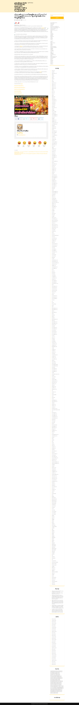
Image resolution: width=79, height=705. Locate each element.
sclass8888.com (54, 371)
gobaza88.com (54, 184)
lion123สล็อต (53, 229)
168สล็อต (53, 76)
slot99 (51, 43)
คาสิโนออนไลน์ (54, 493)
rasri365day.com (54, 343)
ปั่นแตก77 (53, 518)
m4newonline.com (54, 243)
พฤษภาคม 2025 (54, 639)
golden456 (53, 187)
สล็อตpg (53, 540)
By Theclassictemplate (44, 703)
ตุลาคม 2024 (53, 649)
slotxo (53, 396)
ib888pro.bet (54, 203)
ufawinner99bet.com (55, 457)
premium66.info (54, 331)
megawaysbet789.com (55, 262)
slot (52, 390)
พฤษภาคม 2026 (54, 623)
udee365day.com (54, 435)
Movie (53, 269)
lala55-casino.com (55, 224)
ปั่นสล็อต (53, 515)
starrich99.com (54, 412)
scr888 (53, 372)
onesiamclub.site (54, 290)
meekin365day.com (55, 260)
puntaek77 (53, 338)
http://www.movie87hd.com (54, 26)
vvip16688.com (54, 470)
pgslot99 (53, 317)
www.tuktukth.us (54, 479)
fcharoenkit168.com (55, 161)
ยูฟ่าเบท (53, 522)
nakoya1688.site (54, 280)
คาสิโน (53, 492)
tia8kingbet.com (54, 427)
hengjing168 (53, 194)
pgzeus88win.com (54, 321)
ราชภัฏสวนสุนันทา (54, 526)
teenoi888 (53, 422)
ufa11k (52, 438)
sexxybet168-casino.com (55, 374)
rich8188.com (54, 349)
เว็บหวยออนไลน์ (54, 577)
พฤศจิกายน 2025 (54, 631)
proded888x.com (54, 334)
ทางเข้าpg (53, 507)
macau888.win (54, 249)
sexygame (53, 378)
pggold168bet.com (54, 308)
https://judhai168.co (53, 46)
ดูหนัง (56, 686)
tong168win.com (54, 430)
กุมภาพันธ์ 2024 (54, 656)
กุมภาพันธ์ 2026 (54, 627)
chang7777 (53, 140)
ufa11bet (53, 437)
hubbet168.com (54, 199)
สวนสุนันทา (53, 552)
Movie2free (53, 272)
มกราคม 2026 (54, 628)
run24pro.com (54, 357)
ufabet (53, 442)
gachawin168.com (54, 176)
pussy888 (51, 50)
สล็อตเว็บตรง (53, 547)
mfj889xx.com (54, 265)
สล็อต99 (51, 49)
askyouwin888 (54, 111)
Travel (53, 433)
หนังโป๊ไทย (51, 53)
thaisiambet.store (54, 424)
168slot (53, 74)
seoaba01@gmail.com (22, 134)
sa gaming (52, 24)
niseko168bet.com (54, 286)
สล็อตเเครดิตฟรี (54, 549)
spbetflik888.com (54, 400)
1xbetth (53, 81)
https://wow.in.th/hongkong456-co (19, 89)
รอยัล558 (53, 523)
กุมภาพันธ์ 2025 (54, 643)
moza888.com (54, 276)
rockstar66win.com (55, 354)
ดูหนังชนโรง (52, 36)
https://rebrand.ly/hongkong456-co (19, 87)
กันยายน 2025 (54, 634)
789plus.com (54, 84)
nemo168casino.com (55, 283)
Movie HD (53, 271)
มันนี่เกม (53, 521)
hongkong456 (54, 198)
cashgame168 (54, 139)
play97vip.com (54, 324)
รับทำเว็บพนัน (53, 525)
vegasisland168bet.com (55, 463)
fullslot (51, 32)
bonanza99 (53, 133)
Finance (53, 162)
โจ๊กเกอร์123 (53, 584)
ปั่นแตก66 (57, 687)
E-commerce (54, 150)
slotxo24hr (53, 397)
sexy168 (53, 375)
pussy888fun (54, 341)
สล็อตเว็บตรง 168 (54, 548)
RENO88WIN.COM (54, 346)
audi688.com (54, 113)
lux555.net (53, 242)
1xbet (52, 80)
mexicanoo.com (54, 264)
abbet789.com (54, 99)
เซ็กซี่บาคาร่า (53, 567)
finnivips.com (54, 165)
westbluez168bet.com (55, 474)
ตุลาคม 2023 (53, 661)
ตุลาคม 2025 (53, 632)
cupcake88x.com (54, 143)
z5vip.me (53, 488)
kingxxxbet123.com (54, 221)
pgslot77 (53, 316)
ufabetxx (53, 444)
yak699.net (53, 485)
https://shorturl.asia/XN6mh (20, 94)
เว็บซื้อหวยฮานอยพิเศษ (55, 571)
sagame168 (53, 361)
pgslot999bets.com (55, 319)
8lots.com (53, 91)
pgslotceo (53, 320)
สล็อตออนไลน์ (54, 544)
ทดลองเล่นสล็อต (54, 503)
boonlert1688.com (54, 135)
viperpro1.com (54, 467)
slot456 (51, 38)
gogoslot (51, 63)
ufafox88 (53, 449)
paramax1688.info (54, 298)
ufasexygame (54, 455)
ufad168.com (54, 446)
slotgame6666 (54, 394)
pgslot (41, 71)
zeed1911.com (54, 489)
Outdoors (53, 293)
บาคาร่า (53, 508)
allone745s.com (54, 107)
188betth (53, 78)
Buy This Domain (30, 2)
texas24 (53, 423)
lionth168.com (54, 231)
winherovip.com (54, 475)
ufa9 (52, 441)
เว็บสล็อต (53, 574)
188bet (53, 77)
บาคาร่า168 (51, 51)
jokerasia (51, 62)
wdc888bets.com (54, 471)
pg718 (53, 305)
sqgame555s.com (54, 401)
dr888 (53, 147)
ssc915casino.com (54, 408)
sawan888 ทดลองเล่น (55, 364)
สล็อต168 (53, 530)
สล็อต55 (53, 533)
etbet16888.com (54, 155)
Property (53, 335)
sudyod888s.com (54, 415)
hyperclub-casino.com (55, 202)
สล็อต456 (43, 27)
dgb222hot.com (54, 144)
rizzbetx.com (54, 352)
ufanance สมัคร (53, 684)
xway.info (53, 482)
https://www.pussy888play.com (55, 27)
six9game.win (54, 386)
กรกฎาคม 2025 (54, 636)
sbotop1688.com (54, 368)
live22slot (51, 33)
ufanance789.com (54, 453)
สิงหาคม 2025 (54, 635)
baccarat (53, 117)
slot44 (51, 45)
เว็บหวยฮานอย (54, 578)
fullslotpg (53, 172)
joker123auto (54, 213)
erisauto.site (54, 154)
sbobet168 (53, 367)
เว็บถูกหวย (53, 573)
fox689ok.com (54, 169)
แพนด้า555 (53, 582)
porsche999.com (54, 327)
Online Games (54, 291)
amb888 (53, 110)
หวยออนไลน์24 (54, 560)
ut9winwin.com (54, 460)
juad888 (53, 216)
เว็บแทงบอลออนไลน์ (54, 581)
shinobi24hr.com (54, 382)
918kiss (53, 95)
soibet (53, 398)
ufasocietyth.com (54, 456)
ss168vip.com (54, 404)
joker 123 (51, 58)
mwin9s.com (54, 279)
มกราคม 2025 (54, 645)
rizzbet (61, 681)
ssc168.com (53, 407)
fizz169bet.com (54, 168)
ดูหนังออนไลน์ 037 (54, 499)
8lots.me (53, 93)
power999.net (54, 330)
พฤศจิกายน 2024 (54, 647)
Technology (53, 420)
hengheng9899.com (55, 191)
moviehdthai (54, 275)
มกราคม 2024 (54, 657)
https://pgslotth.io (53, 57)
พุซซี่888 (53, 519)
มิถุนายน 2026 (54, 621)
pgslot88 (51, 60)
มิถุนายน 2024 (54, 653)
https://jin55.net (52, 42)
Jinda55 (53, 209)
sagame (53, 360)
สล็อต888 (51, 48)
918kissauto (53, 96)
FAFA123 (53, 158)
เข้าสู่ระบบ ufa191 (54, 563)
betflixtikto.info (54, 126)
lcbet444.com (54, 228)
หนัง (52, 555)
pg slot (53, 302)
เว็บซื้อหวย (53, 570)
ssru (52, 411)
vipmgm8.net (54, 468)
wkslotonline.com (54, 477)
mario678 (53, 253)
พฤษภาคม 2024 (54, 654)
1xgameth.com (54, 82)
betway (51, 61)
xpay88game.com (54, 481)
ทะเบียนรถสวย (54, 504)
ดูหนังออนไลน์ (52, 23)
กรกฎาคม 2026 (54, 620)
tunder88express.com (55, 434)
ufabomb (53, 445)
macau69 (53, 247)
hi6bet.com (53, 195)
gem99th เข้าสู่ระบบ (53, 674)
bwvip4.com (54, 137)
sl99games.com (54, 389)
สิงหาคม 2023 (54, 664)
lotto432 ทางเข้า (54, 239)
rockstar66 (53, 353)
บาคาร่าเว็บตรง (54, 512)
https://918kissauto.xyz (53, 22)
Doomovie (53, 146)
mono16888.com (54, 268)
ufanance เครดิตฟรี (58, 684)
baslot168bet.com (54, 124)
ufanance (53, 452)
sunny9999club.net (54, 416)
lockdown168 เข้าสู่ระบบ (55, 235)
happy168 (53, 188)
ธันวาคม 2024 (54, 646)
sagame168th (54, 363)
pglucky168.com (54, 312)
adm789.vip (53, 104)
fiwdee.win (53, 166)
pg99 (51, 31)
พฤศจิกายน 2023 (54, 660)
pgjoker (53, 310)
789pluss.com (54, 88)
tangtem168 (53, 419)
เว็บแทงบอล (53, 580)
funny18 (53, 173)
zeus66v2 (53, 490)
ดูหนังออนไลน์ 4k (54, 500)
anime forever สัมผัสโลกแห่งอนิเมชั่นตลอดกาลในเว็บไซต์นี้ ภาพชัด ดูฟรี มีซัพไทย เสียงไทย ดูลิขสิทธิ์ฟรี (20, 7)
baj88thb (53, 118)
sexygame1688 (54, 379)
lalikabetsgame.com (55, 225)
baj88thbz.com (54, 121)
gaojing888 (53, 179)
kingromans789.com (55, 220)
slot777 (51, 59)
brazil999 (53, 136)
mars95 (53, 258)
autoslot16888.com (54, 114)
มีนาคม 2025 (53, 642)
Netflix (53, 284)
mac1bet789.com (54, 246)
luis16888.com (54, 240)
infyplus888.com (54, 206)
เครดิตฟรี (53, 566)
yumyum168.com (54, 486)
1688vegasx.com (54, 73)
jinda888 (53, 210)
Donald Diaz (20, 133)
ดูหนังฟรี (51, 35)
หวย (52, 559)
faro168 (53, 159)
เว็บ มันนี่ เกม (53, 569)
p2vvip (53, 294)
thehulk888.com (54, 426)
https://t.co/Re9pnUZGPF (18, 92)
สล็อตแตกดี (53, 551)
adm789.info (54, 102)
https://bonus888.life (53, 47)
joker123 (51, 25)
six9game (53, 385)
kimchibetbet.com (54, 218)
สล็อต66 (51, 39)
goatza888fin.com (54, 183)
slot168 (51, 37)
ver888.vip (53, 464)
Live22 (53, 232)
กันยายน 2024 (54, 650)
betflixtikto (53, 125)
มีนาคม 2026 (53, 625)
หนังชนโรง (51, 34)
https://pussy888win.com (54, 28)
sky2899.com (54, 387)
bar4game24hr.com (55, 122)
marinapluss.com (54, 251)
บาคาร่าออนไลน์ (54, 511)
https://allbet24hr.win (53, 56)
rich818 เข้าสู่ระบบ (57, 681)
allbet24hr (53, 106)
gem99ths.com (54, 180)
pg (52, 301)
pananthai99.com (54, 295)
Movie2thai (53, 273)
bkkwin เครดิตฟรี (54, 132)
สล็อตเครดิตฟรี (54, 545)
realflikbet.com (54, 345)
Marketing (53, 257)
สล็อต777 (60, 689)
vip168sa (53, 466)
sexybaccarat (52, 29)
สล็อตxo (53, 541)
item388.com (54, 207)
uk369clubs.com (54, 459)
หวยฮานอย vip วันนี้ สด (55, 562)
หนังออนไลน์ (53, 558)
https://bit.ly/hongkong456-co (18, 85)
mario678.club (54, 254)
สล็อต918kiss (53, 537)
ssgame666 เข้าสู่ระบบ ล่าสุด (56, 409)
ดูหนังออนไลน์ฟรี (54, 501)
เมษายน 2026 (54, 624)
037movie (53, 70)
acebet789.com (54, 100)
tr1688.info (53, 431)
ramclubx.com (54, 342)
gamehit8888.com (54, 177)
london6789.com (54, 238)
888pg (53, 89)
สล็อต (17, 150)
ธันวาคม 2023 (54, 658)
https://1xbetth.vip (53, 54)
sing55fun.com (54, 383)
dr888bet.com (54, 148)
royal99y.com (54, 356)
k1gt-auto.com (54, 217)
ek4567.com (54, 151)
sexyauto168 (53, 376)
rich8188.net (53, 350)
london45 (53, 236)
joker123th (53, 214)
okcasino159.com (54, 287)
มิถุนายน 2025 (54, 638)
